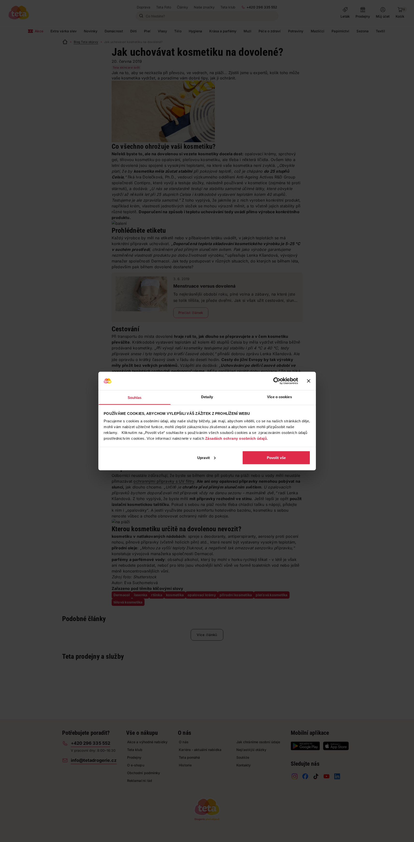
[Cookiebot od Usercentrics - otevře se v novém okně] (277, 381)
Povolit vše (276, 457)
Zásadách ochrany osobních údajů (236, 438)
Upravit (203, 457)
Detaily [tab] (207, 397)
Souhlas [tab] (135, 398)
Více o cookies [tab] (279, 397)
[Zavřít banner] (308, 381)
